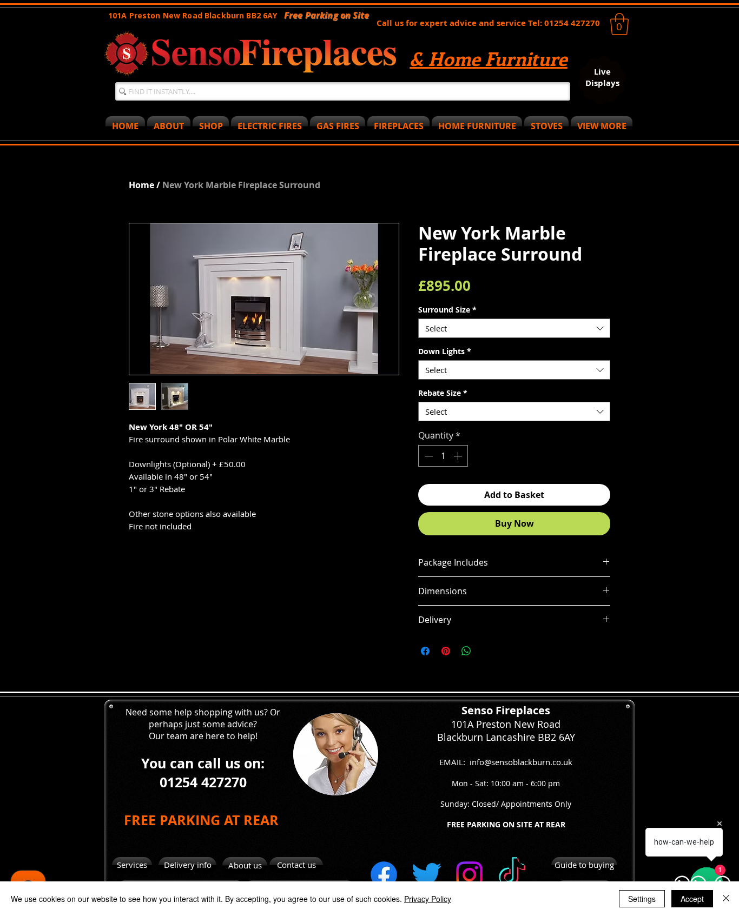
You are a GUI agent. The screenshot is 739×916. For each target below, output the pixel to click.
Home (141, 185)
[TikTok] (512, 874)
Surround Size (447, 309)
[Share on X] (486, 651)
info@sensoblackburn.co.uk (521, 761)
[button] (619, 24)
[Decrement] (427, 456)
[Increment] (458, 456)
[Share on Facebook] (425, 651)
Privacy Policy (427, 898)
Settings (642, 898)
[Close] (726, 898)
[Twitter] (426, 874)
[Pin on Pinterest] (445, 651)
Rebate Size (442, 392)
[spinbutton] (443, 456)
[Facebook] (383, 874)
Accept (692, 898)
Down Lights (444, 351)
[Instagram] (469, 874)
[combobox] (514, 328)
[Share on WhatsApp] (466, 651)
